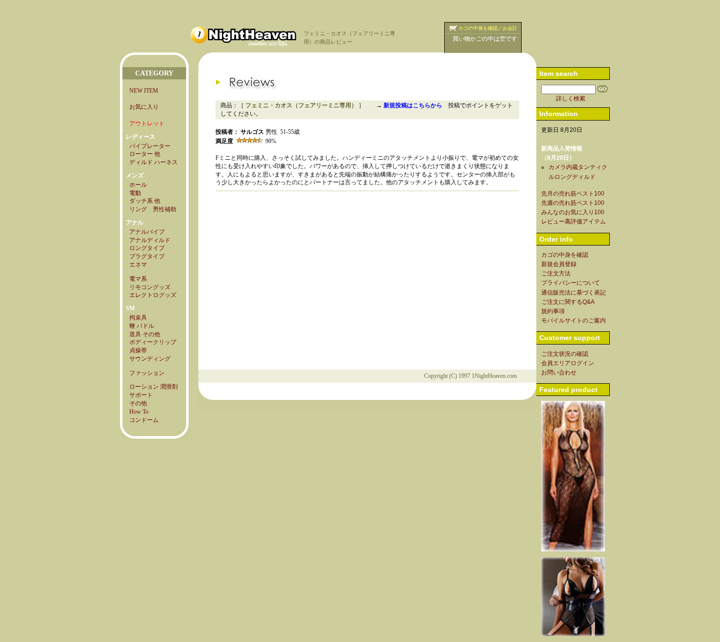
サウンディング (149, 358)
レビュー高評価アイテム (573, 221)
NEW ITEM (143, 90)
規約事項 (553, 311)
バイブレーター (149, 146)
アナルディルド (149, 240)
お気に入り (144, 106)
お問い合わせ (558, 372)
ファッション (147, 373)
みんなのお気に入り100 (572, 212)
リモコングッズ (149, 287)
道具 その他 (144, 334)
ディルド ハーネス (153, 162)
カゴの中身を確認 (564, 254)
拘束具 (138, 317)
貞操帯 (138, 350)
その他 (138, 403)
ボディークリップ (152, 342)
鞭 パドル (141, 325)
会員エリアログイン (567, 363)
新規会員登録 (558, 264)
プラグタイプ (147, 256)
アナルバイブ (147, 231)
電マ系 (138, 278)
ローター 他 (144, 153)
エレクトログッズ (152, 295)
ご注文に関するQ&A (568, 301)
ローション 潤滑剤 (153, 386)
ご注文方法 (556, 273)
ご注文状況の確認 (564, 353)
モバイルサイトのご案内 (573, 320)
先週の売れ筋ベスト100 (572, 202)
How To (138, 411)
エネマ (138, 264)
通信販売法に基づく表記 (573, 292)
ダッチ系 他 (144, 201)
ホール (138, 184)
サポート (141, 395)
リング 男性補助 (152, 209)
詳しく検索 (570, 98)
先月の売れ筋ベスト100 (572, 193)
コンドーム (144, 420)
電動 (135, 193)
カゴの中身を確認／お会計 (487, 28)
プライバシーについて (570, 282)
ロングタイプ (147, 248)
